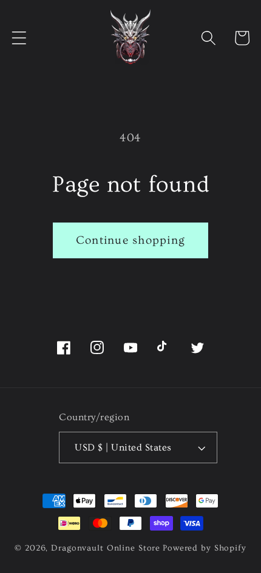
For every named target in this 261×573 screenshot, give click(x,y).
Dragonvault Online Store (105, 548)
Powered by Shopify (204, 548)
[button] (19, 38)
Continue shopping (130, 240)
